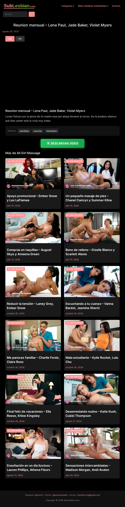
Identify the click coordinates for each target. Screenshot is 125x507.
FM (19, 38)
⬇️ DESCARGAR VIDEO (63, 143)
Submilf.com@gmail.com (88, 495)
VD (9, 38)
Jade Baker (24, 131)
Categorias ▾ (67, 6)
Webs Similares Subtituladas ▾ (93, 6)
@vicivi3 (39, 495)
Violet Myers (51, 131)
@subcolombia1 (60, 495)
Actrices (116, 6)
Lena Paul (37, 131)
